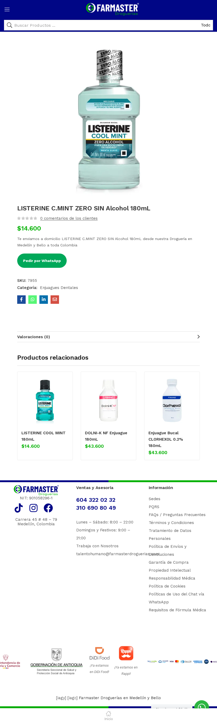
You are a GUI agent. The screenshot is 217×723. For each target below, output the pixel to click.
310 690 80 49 (96, 507)
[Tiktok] (18, 508)
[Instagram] (33, 508)
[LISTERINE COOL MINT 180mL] (45, 400)
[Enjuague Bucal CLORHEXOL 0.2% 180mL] (172, 400)
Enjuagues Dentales (59, 287)
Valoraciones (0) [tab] (33, 337)
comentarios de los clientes (69, 218)
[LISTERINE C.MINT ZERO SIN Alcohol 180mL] (21, 299)
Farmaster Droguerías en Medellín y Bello (120, 697)
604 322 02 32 (95, 499)
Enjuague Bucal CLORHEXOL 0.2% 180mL (165, 439)
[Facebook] (48, 508)
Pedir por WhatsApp (42, 261)
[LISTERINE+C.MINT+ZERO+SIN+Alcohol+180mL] (43, 299)
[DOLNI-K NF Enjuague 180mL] (108, 400)
